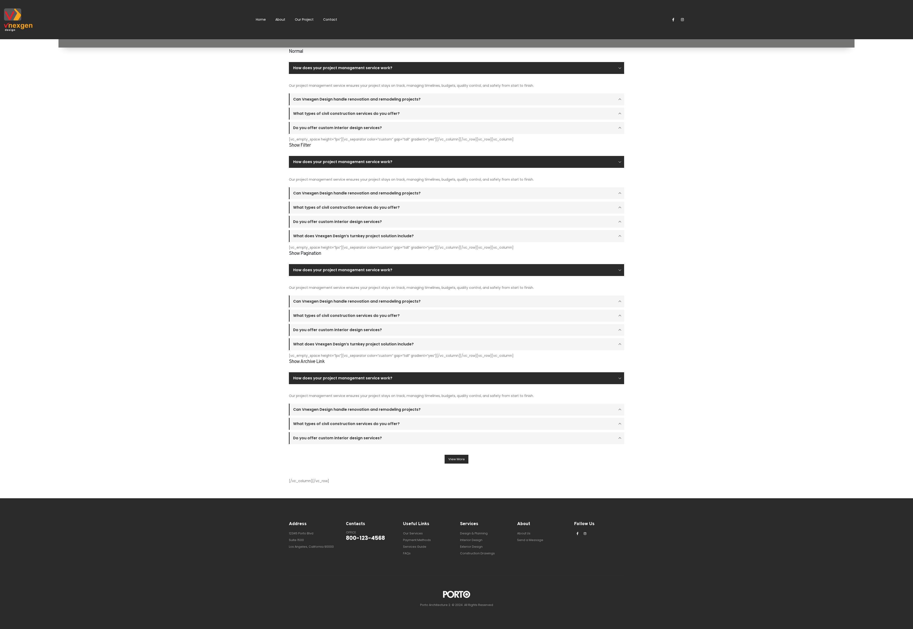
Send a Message (530, 540)
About (280, 19)
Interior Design (471, 540)
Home (261, 19)
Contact (330, 19)
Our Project (304, 19)
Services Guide (414, 547)
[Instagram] (682, 20)
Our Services (413, 533)
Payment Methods (417, 540)
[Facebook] (673, 20)
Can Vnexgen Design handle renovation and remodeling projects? (357, 99)
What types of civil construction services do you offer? (346, 113)
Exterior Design (471, 547)
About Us (523, 533)
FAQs (407, 553)
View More (456, 459)
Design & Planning (474, 533)
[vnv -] (18, 19)
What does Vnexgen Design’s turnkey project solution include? (353, 235)
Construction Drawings (477, 553)
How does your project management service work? (342, 67)
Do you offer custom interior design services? (337, 127)
